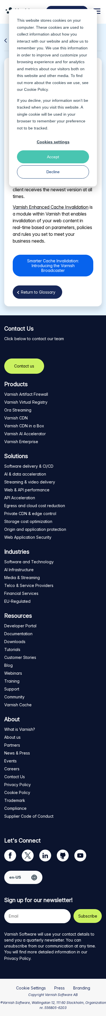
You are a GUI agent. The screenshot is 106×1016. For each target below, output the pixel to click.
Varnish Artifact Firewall (26, 394)
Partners (12, 745)
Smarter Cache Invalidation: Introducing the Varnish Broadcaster (53, 265)
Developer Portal (20, 625)
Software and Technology (29, 561)
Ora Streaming (17, 410)
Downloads (14, 641)
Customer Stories (20, 657)
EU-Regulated (17, 601)
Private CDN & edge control (30, 513)
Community (14, 696)
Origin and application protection (35, 529)
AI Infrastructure (19, 569)
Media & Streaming (22, 577)
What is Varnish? (19, 729)
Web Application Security (27, 537)
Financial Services (21, 593)
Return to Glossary (38, 292)
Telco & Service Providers (28, 585)
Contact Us (14, 776)
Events (10, 760)
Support (11, 689)
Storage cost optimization (28, 521)
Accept (53, 157)
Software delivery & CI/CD (28, 466)
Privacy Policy (17, 784)
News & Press (17, 753)
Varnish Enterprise (21, 441)
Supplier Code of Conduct (28, 816)
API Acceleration (19, 497)
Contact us (24, 366)
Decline (53, 172)
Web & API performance (26, 489)
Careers (12, 768)
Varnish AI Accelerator (25, 433)
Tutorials (12, 649)
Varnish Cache (18, 704)
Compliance (15, 808)
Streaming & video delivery (29, 482)
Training (12, 681)
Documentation (18, 633)
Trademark (14, 800)
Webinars (13, 673)
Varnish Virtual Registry (25, 402)
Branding (81, 988)
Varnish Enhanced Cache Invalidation (50, 207)
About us (12, 737)
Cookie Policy (36, 89)
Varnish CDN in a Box (24, 425)
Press (59, 988)
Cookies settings (53, 142)
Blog (8, 665)
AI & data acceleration (25, 474)
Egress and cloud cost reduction (34, 505)
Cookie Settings (31, 988)
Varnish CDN (16, 417)
